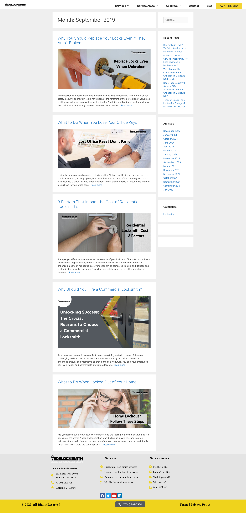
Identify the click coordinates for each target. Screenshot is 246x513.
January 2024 (170, 154)
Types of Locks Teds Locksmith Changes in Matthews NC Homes (174, 103)
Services (120, 5)
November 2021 (171, 174)
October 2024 (170, 138)
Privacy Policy (200, 504)
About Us (172, 5)
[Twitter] (108, 495)
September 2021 (171, 182)
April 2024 (168, 146)
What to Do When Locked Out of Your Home (97, 382)
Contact (194, 5)
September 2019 (172, 185)
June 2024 (168, 142)
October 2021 (170, 178)
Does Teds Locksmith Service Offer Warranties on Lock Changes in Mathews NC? (174, 89)
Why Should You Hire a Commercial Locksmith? (100, 289)
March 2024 (169, 150)
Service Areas (146, 5)
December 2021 (171, 170)
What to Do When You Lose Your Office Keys (97, 122)
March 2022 (169, 166)
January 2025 (170, 135)
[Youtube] (114, 495)
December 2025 (171, 131)
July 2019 (168, 189)
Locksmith (168, 214)
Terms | (185, 504)
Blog (209, 5)
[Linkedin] (119, 495)
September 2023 (172, 162)
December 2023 (171, 158)
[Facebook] (102, 495)
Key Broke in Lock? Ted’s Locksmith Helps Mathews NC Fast (174, 48)
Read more (126, 105)
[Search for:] (175, 19)
